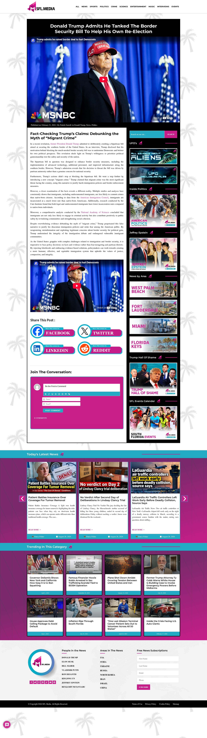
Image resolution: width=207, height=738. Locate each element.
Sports (94, 6)
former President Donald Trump (65, 143)
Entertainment (138, 6)
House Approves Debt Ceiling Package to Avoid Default (43, 624)
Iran (102, 679)
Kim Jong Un (68, 678)
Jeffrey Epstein (71, 682)
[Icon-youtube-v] (50, 682)
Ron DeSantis (69, 674)
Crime (114, 6)
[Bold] (45, 394)
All (77, 6)
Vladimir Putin (70, 670)
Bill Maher (68, 665)
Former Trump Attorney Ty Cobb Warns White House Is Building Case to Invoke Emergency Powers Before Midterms (161, 582)
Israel (104, 683)
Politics (104, 6)
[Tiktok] (46, 682)
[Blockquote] (65, 394)
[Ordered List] (59, 394)
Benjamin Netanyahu (73, 686)
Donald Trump (79, 125)
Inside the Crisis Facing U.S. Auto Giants (161, 622)
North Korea (107, 674)
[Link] (69, 394)
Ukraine (105, 666)
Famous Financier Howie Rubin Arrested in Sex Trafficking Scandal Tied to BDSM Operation (83, 581)
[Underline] (52, 394)
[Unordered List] (62, 394)
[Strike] (55, 394)
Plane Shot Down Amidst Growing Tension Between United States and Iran (122, 580)
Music (152, 6)
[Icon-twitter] (35, 682)
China (103, 687)
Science (124, 6)
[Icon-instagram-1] (39, 682)
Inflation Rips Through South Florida (81, 622)
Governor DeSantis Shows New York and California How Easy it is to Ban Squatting (44, 581)
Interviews (163, 6)
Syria (103, 661)
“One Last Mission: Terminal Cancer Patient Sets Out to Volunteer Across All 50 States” (123, 625)
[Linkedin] (42, 682)
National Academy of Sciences (95, 212)
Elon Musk (68, 661)
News (84, 6)
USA (102, 657)
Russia (103, 670)
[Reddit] (54, 682)
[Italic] (49, 394)
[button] (22, 498)
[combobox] (146, 134)
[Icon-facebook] (31, 682)
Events (175, 6)
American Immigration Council (94, 197)
